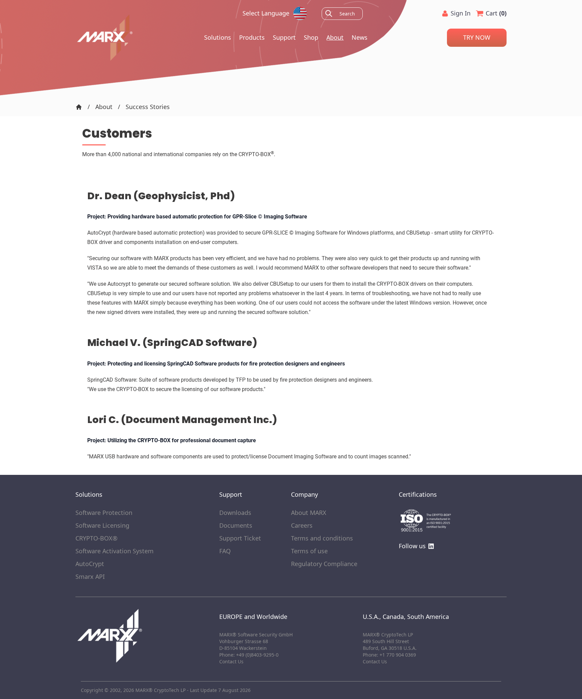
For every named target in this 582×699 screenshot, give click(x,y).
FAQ (225, 551)
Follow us (412, 546)
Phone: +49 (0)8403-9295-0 (249, 655)
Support (284, 37)
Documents (235, 525)
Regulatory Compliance (324, 564)
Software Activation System (114, 551)
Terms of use (309, 551)
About (335, 37)
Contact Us (375, 661)
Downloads (235, 513)
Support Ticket (240, 538)
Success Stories (148, 107)
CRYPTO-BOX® (96, 538)
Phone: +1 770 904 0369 (389, 655)
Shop (311, 37)
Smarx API (90, 577)
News (359, 37)
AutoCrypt (89, 564)
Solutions (217, 37)
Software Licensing (102, 525)
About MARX (308, 513)
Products (252, 37)
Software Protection (103, 513)
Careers (302, 525)
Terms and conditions (322, 538)
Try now (476, 37)
